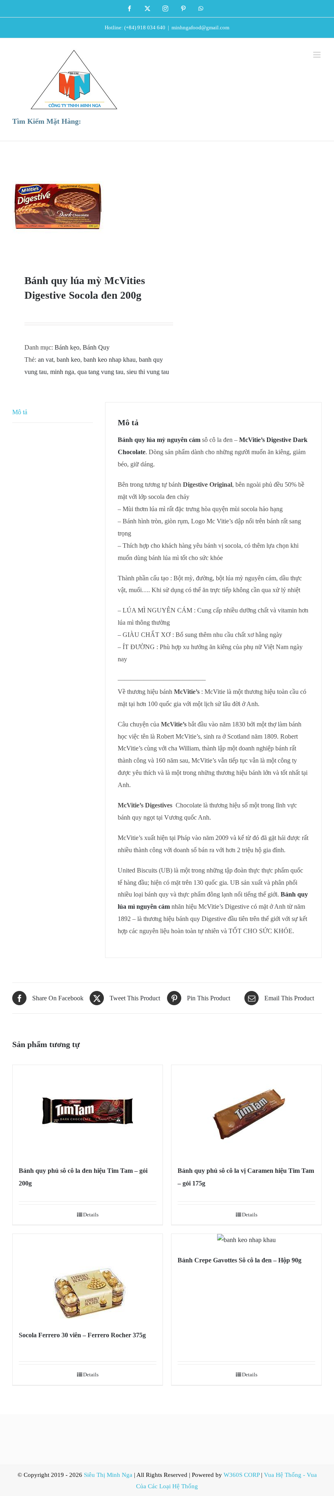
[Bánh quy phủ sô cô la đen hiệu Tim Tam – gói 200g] (88, 1111)
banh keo (68, 359)
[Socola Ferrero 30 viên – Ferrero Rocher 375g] (88, 1277)
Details (91, 1215)
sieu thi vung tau (148, 371)
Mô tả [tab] (19, 412)
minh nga (62, 371)
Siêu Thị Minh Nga (108, 1475)
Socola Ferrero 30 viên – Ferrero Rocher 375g (82, 1335)
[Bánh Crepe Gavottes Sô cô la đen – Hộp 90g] (246, 1240)
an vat (45, 359)
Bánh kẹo (67, 347)
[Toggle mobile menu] (317, 54)
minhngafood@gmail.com (200, 27)
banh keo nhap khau (110, 359)
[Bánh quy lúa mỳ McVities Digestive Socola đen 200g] (86, 207)
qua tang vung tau (100, 371)
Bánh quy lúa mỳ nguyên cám (159, 439)
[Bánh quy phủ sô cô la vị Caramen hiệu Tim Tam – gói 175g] (246, 1111)
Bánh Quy (96, 347)
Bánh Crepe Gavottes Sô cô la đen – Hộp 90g (239, 1260)
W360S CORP (241, 1475)
